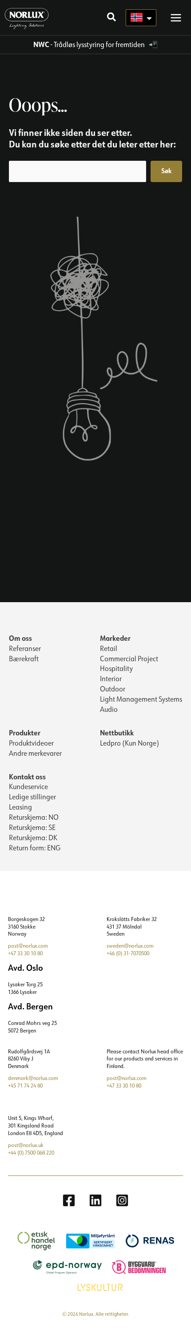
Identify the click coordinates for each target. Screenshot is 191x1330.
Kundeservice (28, 786)
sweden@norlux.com (130, 945)
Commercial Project (129, 658)
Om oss (20, 638)
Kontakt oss (27, 776)
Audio (109, 709)
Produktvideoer (31, 742)
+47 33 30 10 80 (25, 953)
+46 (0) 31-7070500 (128, 953)
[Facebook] (69, 1200)
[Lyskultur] (96, 1286)
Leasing (20, 806)
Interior (111, 678)
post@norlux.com (28, 945)
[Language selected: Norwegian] (141, 17)
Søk (166, 171)
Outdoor (112, 688)
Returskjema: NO (34, 817)
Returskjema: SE (32, 827)
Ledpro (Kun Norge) (129, 742)
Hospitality (116, 668)
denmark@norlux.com (33, 1078)
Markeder (115, 638)
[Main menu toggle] (176, 17)
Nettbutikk (117, 732)
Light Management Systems (141, 699)
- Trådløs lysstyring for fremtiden (89, 44)
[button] (112, 18)
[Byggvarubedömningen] (134, 1266)
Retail (108, 648)
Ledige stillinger (32, 796)
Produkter (24, 732)
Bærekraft (24, 658)
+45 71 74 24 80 (25, 1085)
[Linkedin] (95, 1200)
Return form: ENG (34, 847)
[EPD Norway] (63, 1266)
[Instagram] (122, 1200)
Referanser (25, 648)
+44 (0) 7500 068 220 (31, 1152)
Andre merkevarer (35, 753)
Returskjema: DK (33, 837)
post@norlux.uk (26, 1145)
